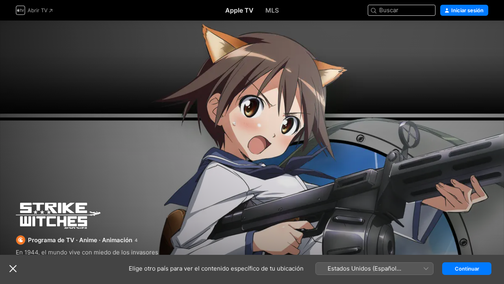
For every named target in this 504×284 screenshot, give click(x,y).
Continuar (467, 268)
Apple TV (239, 10)
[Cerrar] (13, 268)
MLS (272, 10)
